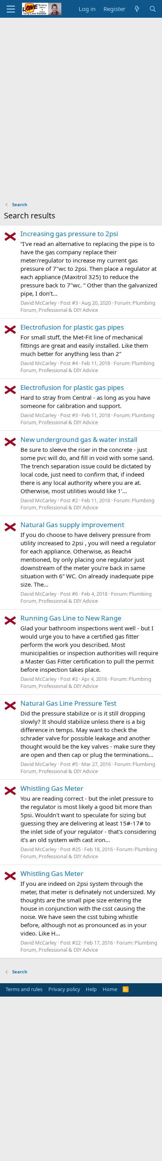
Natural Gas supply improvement (72, 524)
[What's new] (137, 9)
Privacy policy (64, 989)
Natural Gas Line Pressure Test (68, 703)
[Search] (152, 9)
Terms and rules (24, 989)
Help (91, 989)
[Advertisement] (81, 103)
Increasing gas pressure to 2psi (69, 233)
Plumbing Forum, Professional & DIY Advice (87, 306)
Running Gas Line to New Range (71, 617)
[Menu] (11, 9)
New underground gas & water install (78, 439)
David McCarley (38, 302)
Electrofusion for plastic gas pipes (72, 327)
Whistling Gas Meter (51, 788)
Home (110, 989)
